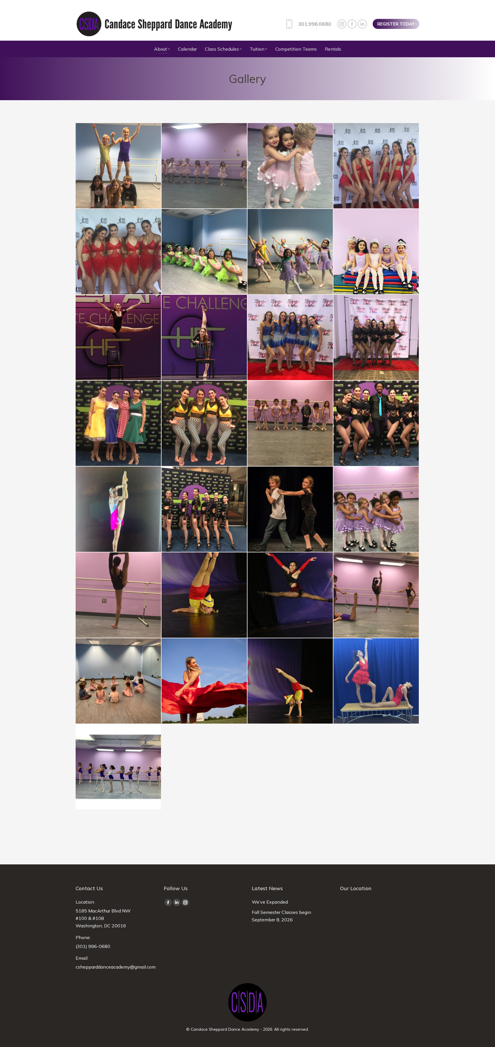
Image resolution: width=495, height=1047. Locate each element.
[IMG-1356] (376, 595)
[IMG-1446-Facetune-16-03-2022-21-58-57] (204, 681)
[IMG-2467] (204, 338)
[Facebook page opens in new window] (352, 24)
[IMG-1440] (119, 681)
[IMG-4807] (204, 252)
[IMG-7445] (119, 252)
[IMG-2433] (204, 509)
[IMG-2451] (290, 424)
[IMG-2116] (290, 509)
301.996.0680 (314, 24)
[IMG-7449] (376, 166)
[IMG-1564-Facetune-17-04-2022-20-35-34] (290, 681)
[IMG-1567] (204, 595)
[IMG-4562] (204, 424)
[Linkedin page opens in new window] (362, 24)
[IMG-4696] (290, 252)
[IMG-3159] (376, 338)
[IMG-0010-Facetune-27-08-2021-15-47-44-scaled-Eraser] (119, 509)
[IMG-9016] (290, 166)
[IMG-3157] (290, 338)
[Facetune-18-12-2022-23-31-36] (290, 595)
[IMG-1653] (119, 595)
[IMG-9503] (119, 166)
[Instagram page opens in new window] (341, 24)
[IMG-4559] (119, 424)
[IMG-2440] (376, 424)
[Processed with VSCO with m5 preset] (119, 338)
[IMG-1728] (376, 509)
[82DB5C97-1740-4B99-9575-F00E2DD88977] (119, 767)
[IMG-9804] (376, 681)
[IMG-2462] (376, 252)
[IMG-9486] (204, 166)
